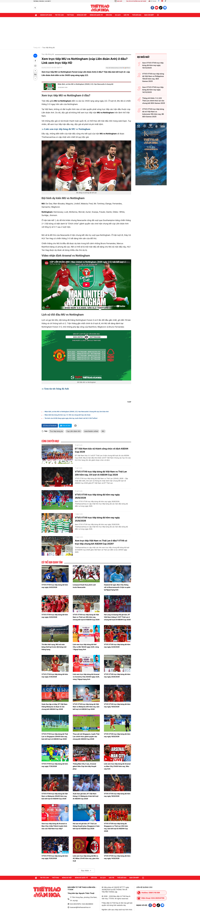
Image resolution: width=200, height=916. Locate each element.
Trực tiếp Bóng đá (48, 47)
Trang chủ (36, 47)
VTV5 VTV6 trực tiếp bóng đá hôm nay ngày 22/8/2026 (117, 645)
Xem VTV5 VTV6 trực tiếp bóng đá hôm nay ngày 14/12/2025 (153, 89)
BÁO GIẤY (119, 1)
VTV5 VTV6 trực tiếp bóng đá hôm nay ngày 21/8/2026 (55, 675)
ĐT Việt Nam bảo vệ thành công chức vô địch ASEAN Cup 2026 (101, 450)
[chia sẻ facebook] (35, 61)
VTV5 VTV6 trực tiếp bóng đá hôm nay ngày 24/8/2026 (55, 586)
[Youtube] (162, 1)
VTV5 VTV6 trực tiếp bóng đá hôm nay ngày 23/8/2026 (55, 616)
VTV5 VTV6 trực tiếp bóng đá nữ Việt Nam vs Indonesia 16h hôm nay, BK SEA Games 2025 (153, 113)
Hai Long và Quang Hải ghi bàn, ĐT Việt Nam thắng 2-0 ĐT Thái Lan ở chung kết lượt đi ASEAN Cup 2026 (117, 617)
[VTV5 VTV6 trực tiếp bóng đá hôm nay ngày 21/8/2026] (55, 663)
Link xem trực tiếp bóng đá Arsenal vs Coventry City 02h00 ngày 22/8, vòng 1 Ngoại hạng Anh (86, 676)
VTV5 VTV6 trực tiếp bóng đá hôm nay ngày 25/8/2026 (97, 519)
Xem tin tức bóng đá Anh (56, 388)
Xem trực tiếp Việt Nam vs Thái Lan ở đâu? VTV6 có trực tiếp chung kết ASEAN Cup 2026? (101, 542)
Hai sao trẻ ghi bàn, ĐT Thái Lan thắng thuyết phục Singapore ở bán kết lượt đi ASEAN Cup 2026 (86, 826)
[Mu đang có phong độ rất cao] (86, 165)
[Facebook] (158, 1)
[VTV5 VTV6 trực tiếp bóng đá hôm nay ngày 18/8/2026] (117, 723)
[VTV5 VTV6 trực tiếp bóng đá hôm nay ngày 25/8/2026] (57, 523)
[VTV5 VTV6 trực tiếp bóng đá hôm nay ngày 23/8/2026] (55, 603)
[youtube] (156, 7)
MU (103, 431)
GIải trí (126, 15)
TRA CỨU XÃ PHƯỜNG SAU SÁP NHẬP (136, 1)
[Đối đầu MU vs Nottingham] (86, 355)
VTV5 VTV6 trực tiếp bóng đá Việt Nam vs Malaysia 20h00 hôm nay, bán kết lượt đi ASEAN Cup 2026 (55, 796)
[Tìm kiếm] (35, 8)
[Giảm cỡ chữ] (35, 78)
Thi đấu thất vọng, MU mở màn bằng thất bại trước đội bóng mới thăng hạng (54, 646)
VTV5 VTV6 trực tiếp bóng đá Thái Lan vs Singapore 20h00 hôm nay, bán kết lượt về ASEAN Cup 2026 (55, 736)
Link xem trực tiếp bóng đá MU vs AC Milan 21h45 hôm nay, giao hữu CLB (86, 858)
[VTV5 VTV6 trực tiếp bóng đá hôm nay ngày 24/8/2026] (55, 573)
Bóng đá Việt (82, 15)
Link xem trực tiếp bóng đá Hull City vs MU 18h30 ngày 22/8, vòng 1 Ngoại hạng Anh (86, 646)
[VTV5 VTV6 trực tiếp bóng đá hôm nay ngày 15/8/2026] (55, 845)
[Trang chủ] (36, 15)
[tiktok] (160, 7)
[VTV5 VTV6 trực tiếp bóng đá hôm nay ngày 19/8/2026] (117, 693)
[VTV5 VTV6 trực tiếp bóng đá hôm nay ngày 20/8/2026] (117, 663)
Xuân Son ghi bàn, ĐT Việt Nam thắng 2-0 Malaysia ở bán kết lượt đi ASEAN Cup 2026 (85, 796)
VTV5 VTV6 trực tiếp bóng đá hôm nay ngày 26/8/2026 (97, 496)
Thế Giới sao (136, 15)
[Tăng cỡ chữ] (35, 70)
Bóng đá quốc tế (96, 15)
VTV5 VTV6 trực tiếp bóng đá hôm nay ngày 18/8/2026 (117, 735)
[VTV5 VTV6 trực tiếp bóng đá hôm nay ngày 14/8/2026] (117, 845)
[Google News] (118, 68)
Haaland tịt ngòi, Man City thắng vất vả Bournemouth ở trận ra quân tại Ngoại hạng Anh (117, 587)
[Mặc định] (35, 74)
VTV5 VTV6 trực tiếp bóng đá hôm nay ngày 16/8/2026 (117, 795)
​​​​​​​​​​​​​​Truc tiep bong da (56, 431)
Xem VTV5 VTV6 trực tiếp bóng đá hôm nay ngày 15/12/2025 (153, 65)
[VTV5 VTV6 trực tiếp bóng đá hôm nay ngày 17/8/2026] (55, 752)
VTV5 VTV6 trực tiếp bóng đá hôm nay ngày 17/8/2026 (55, 765)
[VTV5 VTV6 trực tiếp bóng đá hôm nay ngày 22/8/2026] (117, 633)
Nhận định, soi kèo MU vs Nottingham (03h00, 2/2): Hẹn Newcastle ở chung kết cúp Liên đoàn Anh (77, 411)
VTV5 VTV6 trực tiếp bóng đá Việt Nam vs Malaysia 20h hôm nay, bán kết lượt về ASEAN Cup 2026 (86, 706)
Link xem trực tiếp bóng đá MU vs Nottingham (67, 129)
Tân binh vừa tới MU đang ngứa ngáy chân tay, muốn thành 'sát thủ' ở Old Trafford (71, 418)
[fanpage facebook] (152, 7)
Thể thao (70, 15)
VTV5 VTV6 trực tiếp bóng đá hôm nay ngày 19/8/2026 (117, 705)
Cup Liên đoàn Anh (74, 431)
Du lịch (118, 15)
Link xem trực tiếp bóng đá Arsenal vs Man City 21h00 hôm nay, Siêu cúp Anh (117, 766)
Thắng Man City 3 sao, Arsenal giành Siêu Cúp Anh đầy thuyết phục (84, 766)
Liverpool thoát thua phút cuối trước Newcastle (84, 586)
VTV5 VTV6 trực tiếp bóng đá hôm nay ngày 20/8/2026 (117, 675)
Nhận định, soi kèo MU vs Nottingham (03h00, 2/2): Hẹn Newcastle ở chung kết (85, 84)
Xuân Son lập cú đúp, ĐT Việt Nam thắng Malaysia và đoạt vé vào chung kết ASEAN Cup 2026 (54, 706)
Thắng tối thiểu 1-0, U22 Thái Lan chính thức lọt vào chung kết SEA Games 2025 (153, 100)
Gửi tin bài (153, 1)
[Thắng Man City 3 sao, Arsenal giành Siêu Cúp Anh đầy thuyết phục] (86, 752)
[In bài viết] (35, 66)
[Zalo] (165, 7)
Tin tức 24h (59, 15)
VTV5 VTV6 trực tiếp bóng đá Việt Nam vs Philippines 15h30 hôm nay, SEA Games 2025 (153, 77)
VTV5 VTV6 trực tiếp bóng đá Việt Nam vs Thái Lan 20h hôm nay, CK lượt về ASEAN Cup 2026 (101, 473)
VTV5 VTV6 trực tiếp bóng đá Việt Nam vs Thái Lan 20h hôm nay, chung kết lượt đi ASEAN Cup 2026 (86, 617)
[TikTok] (166, 1)
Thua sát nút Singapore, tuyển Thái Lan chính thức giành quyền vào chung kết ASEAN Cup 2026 (86, 736)
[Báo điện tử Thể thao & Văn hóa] (100, 7)
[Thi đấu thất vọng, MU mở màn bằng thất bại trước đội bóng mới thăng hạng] (55, 633)
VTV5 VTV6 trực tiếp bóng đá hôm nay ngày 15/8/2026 (55, 857)
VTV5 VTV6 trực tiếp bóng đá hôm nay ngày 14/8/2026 (117, 857)
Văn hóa (109, 15)
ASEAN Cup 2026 (46, 15)
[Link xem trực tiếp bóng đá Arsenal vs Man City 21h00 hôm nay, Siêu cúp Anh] (117, 752)
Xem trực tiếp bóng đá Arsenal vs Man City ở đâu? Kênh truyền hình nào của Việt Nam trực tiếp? (54, 826)
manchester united (91, 431)
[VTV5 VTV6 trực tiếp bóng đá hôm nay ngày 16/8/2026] (117, 782)
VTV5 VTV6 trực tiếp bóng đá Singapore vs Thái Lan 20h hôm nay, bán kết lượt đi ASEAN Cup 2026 (116, 827)
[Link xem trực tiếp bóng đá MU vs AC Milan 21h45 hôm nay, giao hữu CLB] (86, 845)
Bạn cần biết (149, 15)
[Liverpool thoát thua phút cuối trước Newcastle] (86, 573)
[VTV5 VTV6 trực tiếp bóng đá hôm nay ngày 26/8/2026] (57, 500)
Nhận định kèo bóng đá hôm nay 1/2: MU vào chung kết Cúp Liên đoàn (67, 415)
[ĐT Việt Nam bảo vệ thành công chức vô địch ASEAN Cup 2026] (57, 454)
